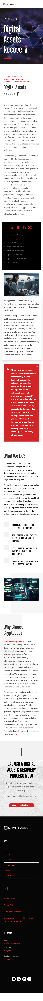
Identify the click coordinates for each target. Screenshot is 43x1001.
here (15, 734)
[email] (14, 979)
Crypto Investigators (13, 641)
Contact (8, 876)
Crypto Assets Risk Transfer (16, 258)
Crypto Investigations (14, 239)
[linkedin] (19, 979)
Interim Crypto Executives (15, 246)
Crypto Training (12, 262)
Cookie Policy (9, 905)
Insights (8, 870)
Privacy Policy (9, 898)
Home (8, 849)
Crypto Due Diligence (14, 254)
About (8, 854)
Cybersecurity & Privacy (15, 235)
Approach (9, 860)
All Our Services (21, 227)
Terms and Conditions (12, 911)
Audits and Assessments (15, 250)
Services (11, 865)
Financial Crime (12, 243)
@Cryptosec (8, 950)
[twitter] (24, 979)
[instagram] (29, 979)
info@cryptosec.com (12, 943)
